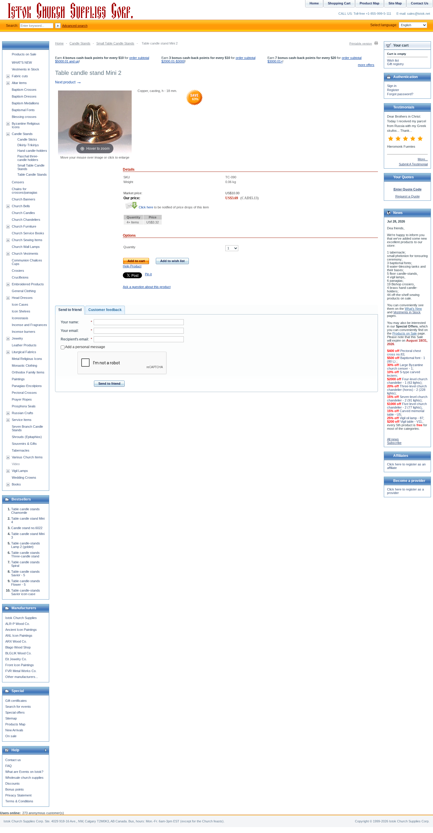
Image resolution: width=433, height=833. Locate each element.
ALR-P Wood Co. (17, 623)
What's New (413, 308)
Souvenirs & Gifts (24, 443)
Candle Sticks (27, 139)
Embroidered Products (28, 284)
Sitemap (11, 718)
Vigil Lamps (20, 471)
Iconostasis (20, 318)
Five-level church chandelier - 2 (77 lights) (407, 405)
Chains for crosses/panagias (24, 190)
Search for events (18, 706)
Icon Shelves (21, 311)
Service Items (22, 420)
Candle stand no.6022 (26, 528)
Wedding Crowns (24, 477)
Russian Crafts (22, 413)
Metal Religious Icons (27, 358)
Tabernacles (20, 450)
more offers (366, 65)
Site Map (395, 3)
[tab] (70, 310)
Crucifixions (20, 277)
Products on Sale (24, 54)
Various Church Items (27, 457)
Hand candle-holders (32, 150)
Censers (18, 182)
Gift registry (395, 64)
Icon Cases (20, 304)
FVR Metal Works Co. (21, 671)
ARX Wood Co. (16, 641)
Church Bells (21, 206)
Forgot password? (400, 94)
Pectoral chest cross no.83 (404, 352)
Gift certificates (16, 700)
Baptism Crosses (24, 89)
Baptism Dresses (24, 96)
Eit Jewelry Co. (16, 659)
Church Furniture (24, 226)
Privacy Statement (18, 795)
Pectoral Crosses (24, 392)
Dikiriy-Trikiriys (28, 145)
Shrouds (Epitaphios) (27, 437)
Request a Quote (407, 196)
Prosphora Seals (24, 406)
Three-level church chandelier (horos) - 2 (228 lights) (407, 389)
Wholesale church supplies (24, 777)
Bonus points (14, 789)
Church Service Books (28, 233)
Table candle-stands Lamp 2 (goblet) (25, 545)
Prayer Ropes (22, 399)
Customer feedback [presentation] (105, 310)
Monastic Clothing (24, 365)
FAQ (8, 766)
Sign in (391, 86)
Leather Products (24, 345)
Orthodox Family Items (28, 372)
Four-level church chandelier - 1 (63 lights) (407, 380)
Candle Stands (80, 43)
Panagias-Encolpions (27, 386)
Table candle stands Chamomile (25, 510)
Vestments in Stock (25, 69)
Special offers (15, 712)
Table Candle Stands (32, 174)
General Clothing (24, 291)
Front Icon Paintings (19, 665)
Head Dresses (22, 297)
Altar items (19, 83)
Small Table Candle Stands (115, 43)
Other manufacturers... (21, 677)
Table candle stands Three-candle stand (25, 554)
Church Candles (23, 213)
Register (393, 90)
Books (16, 484)
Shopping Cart (339, 3)
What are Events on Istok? (24, 771)
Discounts (12, 783)
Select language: (383, 25)
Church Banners (23, 199)
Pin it (148, 274)
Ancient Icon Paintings (21, 629)
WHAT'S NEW (22, 62)
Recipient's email (74, 339)
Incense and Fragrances (29, 325)
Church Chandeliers (26, 219)
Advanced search (74, 25)
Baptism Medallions (25, 103)
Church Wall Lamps (26, 246)
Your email (69, 331)
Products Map (15, 724)
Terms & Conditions (19, 801)
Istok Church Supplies (21, 618)
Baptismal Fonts (23, 110)
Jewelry (17, 338)
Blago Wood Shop (18, 647)
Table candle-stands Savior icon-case (25, 592)
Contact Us (419, 3)
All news (393, 439)
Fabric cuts (20, 76)
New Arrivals (14, 730)
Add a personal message (85, 347)
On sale (10, 736)
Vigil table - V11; (411, 421)
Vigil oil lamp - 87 (411, 418)
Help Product (132, 266)
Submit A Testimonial (413, 164)
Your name (69, 322)
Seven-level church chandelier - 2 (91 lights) (407, 398)
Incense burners (23, 331)
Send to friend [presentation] (70, 310)
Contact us (13, 760)
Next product (68, 82)
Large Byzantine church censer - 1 (405, 366)
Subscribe (394, 443)
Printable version (360, 43)
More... (423, 159)
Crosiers (18, 270)
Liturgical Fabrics (24, 352)
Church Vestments (25, 253)
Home (59, 43)
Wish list (393, 60)
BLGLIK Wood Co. (18, 653)
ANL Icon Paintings (18, 635)
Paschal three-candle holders (27, 158)
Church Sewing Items (27, 240)
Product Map (369, 3)
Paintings (18, 379)
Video (16, 464)
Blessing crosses (24, 116)
